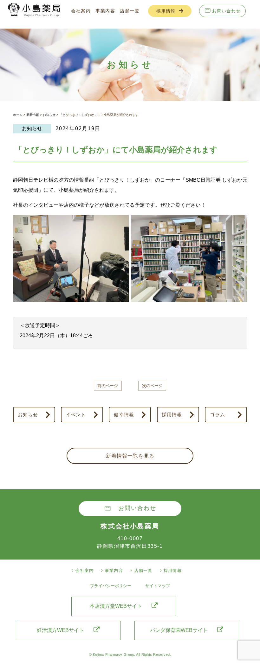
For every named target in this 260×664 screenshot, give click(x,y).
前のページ (107, 385)
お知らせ (49, 115)
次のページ (152, 385)
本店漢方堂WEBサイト (116, 606)
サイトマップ (157, 585)
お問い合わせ (226, 10)
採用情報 (165, 11)
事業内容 (105, 10)
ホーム (18, 115)
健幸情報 (124, 414)
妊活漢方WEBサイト (60, 630)
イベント (76, 414)
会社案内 (81, 10)
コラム (217, 414)
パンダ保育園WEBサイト (179, 630)
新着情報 (32, 115)
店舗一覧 (130, 10)
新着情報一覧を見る (130, 456)
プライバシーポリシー (110, 585)
